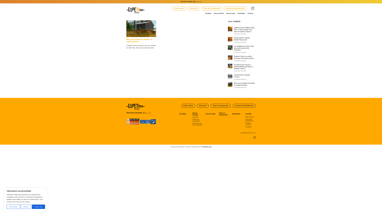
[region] (26, 199)
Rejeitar (26, 207)
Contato (250, 13)
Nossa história (219, 13)
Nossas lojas (230, 13)
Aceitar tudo (39, 207)
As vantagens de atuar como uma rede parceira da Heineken (244, 48)
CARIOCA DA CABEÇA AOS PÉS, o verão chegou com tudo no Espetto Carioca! (244, 29)
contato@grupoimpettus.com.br (248, 132)
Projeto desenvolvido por (198, 147)
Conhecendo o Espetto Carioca (242, 76)
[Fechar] (45, 189)
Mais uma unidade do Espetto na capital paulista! (139, 40)
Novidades (241, 13)
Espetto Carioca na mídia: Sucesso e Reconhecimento (244, 57)
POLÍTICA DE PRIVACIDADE (178, 147)
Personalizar (13, 207)
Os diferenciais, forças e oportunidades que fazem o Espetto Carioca (243, 66)
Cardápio (208, 13)
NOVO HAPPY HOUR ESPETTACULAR (242, 39)
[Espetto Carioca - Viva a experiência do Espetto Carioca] (135, 10)
